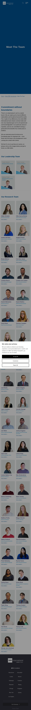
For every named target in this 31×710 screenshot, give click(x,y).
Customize (15, 361)
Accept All (15, 356)
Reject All (15, 365)
